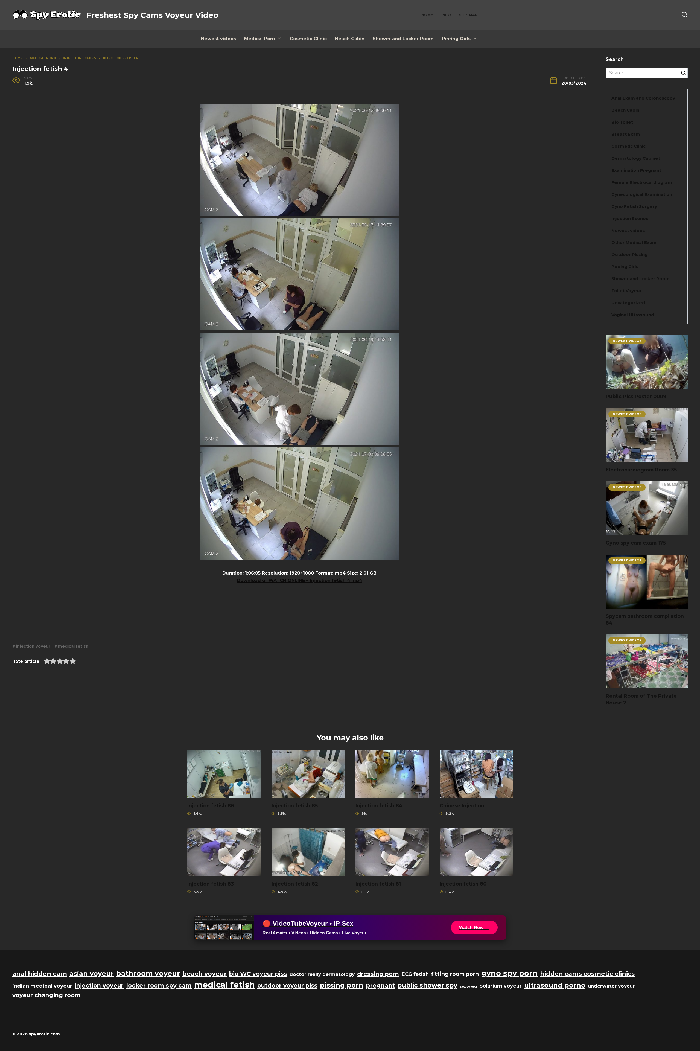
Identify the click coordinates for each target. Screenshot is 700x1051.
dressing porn (378, 973)
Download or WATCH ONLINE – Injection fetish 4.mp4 (299, 580)
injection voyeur (33, 646)
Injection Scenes (629, 218)
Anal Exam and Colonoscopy (643, 98)
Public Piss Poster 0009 (636, 396)
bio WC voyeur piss (258, 973)
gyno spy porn (509, 973)
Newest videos (218, 38)
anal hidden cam (39, 973)
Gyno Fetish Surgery (634, 206)
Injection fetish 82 (295, 884)
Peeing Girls (456, 38)
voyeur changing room (46, 995)
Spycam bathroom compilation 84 (645, 619)
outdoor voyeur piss (287, 985)
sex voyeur (468, 986)
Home (427, 15)
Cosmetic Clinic (308, 38)
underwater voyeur (611, 986)
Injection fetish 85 (295, 805)
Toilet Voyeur (626, 290)
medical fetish (73, 646)
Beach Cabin (349, 38)
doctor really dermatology (322, 974)
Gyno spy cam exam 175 (636, 543)
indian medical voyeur (42, 986)
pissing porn (341, 985)
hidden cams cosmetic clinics (587, 973)
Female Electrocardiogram (641, 182)
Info (446, 15)
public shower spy (427, 985)
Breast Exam (625, 134)
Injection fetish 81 (378, 884)
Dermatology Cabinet (635, 158)
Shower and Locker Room (403, 38)
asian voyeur (91, 973)
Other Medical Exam (634, 242)
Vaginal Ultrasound (632, 314)
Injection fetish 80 (463, 884)
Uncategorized (628, 302)
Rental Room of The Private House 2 (641, 699)
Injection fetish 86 (210, 805)
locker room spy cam (159, 985)
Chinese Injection (462, 805)
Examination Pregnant (636, 170)
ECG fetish (415, 974)
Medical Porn (259, 38)
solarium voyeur (501, 986)
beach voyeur (204, 973)
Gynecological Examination (641, 194)
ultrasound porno (554, 985)
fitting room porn (455, 974)
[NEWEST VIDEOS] (647, 385)
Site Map (468, 15)
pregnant (380, 985)
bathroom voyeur (148, 973)
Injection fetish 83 (210, 884)
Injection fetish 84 (378, 805)
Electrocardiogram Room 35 (641, 470)
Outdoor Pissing (629, 254)
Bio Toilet (622, 122)
